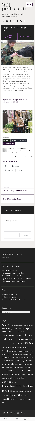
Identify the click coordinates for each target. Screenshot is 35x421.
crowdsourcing (21, 156)
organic (8, 370)
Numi (3, 367)
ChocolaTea (19, 335)
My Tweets (5, 258)
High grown (26, 354)
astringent (15, 325)
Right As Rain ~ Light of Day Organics (13, 281)
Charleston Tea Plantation (22, 331)
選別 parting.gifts (14, 6)
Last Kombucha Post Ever (10, 270)
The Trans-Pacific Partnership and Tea (14, 300)
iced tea (11, 357)
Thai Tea (18, 391)
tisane (7, 395)
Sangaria (24, 374)
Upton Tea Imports (17, 399)
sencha (29, 374)
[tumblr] (24, 21)
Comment (24, 235)
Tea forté (14, 382)
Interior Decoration (19, 140)
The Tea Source (26, 391)
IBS (6, 357)
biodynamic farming (22, 325)
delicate (10, 344)
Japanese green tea (25, 357)
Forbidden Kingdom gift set (19, 347)
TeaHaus (28, 386)
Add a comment (25, 36)
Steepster (14, 378)
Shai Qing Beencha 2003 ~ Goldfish (13, 273)
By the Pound (15, 329)
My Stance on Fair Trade (9, 294)
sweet (18, 378)
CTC (16, 339)
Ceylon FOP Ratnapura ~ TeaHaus (12, 276)
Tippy (4, 395)
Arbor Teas (7, 325)
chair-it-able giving (10, 156)
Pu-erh (28, 371)
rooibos (19, 374)
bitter (28, 325)
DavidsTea (4, 344)
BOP (32, 325)
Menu (29, 4)
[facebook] (7, 21)
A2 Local (7, 140)
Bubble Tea (6, 329)
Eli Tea (29, 343)
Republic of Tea (7, 374)
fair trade (5, 347)
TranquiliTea (16, 395)
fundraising (29, 156)
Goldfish (5, 351)
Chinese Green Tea (8, 335)
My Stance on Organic (9, 297)
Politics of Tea (9, 143)
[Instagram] (10, 21)
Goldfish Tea (15, 351)
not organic (28, 364)
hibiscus (20, 354)
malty (5, 364)
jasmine (4, 361)
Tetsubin (14, 391)
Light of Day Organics (23, 360)
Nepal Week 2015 (19, 364)
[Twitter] (3, 21)
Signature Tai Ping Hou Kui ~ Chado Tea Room (16, 279)
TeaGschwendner (12, 386)
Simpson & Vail (7, 378)
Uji (24, 395)
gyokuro (4, 354)
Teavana (7, 390)
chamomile (13, 331)
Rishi (15, 374)
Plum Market (15, 371)
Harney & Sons (12, 354)
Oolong (14, 367)
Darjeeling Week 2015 (25, 339)
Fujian (29, 347)
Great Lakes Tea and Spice (27, 351)
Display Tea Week (18, 344)
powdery (22, 371)
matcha (11, 364)
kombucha (9, 361)
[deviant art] (17, 21)
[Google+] (20, 21)
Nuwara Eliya (9, 367)
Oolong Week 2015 (22, 367)
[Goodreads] (13, 21)
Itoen (16, 357)
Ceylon (23, 328)
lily (2, 364)
